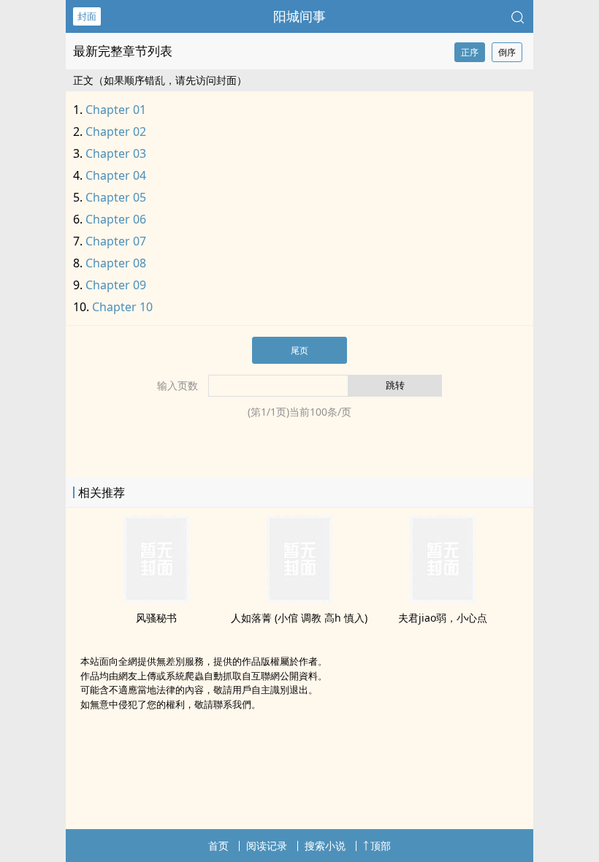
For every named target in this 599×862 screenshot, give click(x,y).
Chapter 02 (115, 131)
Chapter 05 (115, 197)
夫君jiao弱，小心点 (442, 618)
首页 (218, 846)
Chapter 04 (115, 175)
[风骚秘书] (156, 598)
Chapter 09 (115, 285)
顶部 (380, 846)
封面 (86, 16)
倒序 (507, 52)
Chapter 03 (115, 153)
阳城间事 (299, 16)
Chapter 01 (115, 110)
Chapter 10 (122, 307)
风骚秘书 (156, 618)
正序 (469, 52)
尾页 (299, 350)
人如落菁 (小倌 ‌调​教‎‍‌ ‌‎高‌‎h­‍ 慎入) (299, 618)
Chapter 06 (115, 219)
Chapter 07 (115, 241)
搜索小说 (325, 846)
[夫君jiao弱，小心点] (443, 598)
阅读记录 (266, 846)
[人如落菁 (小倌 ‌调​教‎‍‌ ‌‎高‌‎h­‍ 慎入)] (299, 598)
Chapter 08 (115, 263)
